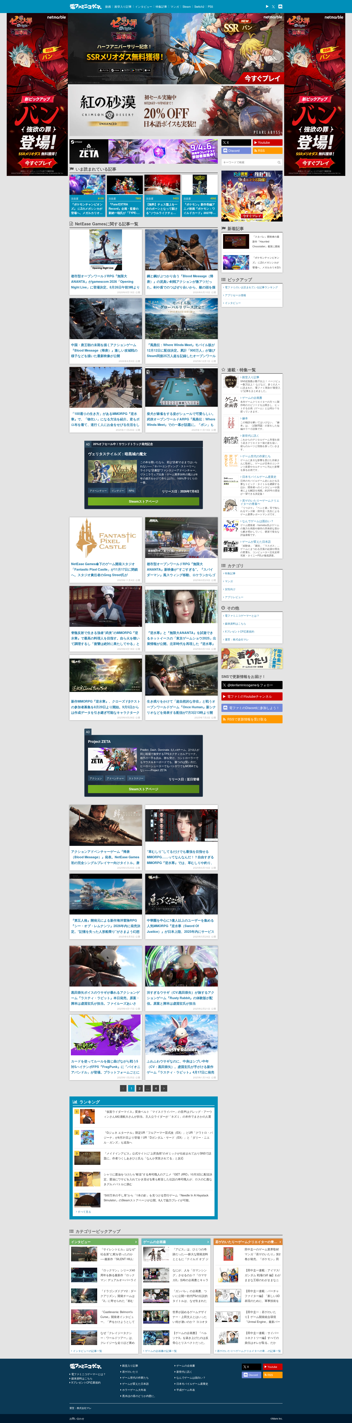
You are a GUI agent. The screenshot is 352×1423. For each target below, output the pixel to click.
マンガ (174, 6)
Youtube (264, 142)
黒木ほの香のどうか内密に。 (139, 1396)
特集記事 (161, 6)
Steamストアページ (143, 501)
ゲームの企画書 (185, 1365)
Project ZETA (99, 741)
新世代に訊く (184, 1372)
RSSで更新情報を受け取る (247, 719)
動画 (108, 6)
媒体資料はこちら (235, 623)
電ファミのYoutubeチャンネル (249, 696)
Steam (187, 6)
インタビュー (143, 6)
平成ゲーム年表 (185, 1390)
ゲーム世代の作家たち (135, 1377)
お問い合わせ (76, 1418)
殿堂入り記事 (123, 6)
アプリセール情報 (235, 295)
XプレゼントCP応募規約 (239, 631)
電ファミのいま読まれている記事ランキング (251, 287)
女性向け (230, 589)
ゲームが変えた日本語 (135, 1384)
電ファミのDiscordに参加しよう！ (254, 707)
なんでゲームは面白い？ (191, 1377)
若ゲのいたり (130, 1372)
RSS (261, 150)
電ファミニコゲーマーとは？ (242, 615)
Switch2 (199, 6)
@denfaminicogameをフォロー (250, 685)
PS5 (210, 6)
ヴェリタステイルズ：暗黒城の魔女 (117, 453)
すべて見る (84, 1211)
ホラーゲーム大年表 (134, 1390)
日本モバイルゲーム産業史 (192, 1384)
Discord (234, 150)
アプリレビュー (234, 597)
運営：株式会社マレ (237, 639)
